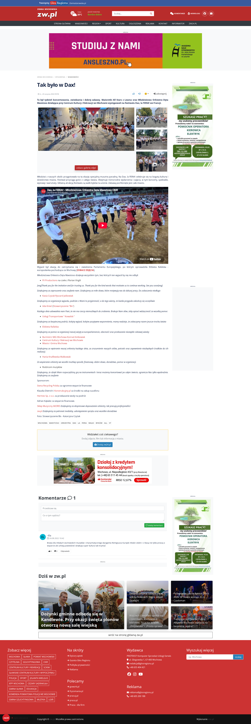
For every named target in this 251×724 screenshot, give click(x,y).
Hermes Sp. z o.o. (45, 395)
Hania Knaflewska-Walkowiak (56, 356)
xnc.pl (211, 719)
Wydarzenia (60, 77)
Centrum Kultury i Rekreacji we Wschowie (62, 340)
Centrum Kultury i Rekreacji (24, 667)
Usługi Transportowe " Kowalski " (58, 316)
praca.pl (74, 700)
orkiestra (66, 423)
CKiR (45, 662)
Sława (26, 656)
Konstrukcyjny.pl (62, 390)
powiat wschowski (43, 656)
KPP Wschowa (16, 683)
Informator (178, 23)
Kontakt (163, 23)
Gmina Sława (16, 688)
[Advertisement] (192, 329)
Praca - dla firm (77, 704)
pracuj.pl (74, 695)
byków (99, 423)
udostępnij (161, 93)
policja (13, 678)
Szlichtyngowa (31, 662)
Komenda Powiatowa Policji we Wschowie (32, 694)
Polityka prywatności (80, 664)
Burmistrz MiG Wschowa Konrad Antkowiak (63, 337)
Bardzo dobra (95, 14)
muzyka (41, 699)
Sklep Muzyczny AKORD (49, 406)
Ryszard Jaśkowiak (64, 295)
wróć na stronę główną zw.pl (125, 635)
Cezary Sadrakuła (38, 683)
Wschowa (42, 423)
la (79, 423)
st (110, 423)
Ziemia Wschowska (45, 77)
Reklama (150, 23)
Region (95, 23)
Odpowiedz (65, 551)
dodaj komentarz (155, 525)
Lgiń (51, 699)
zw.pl (40, 411)
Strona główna (62, 23)
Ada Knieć (47, 306)
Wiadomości (81, 23)
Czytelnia (14, 662)
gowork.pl (74, 686)
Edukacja (32, 688)
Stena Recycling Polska (48, 385)
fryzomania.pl (76, 691)
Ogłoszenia (135, 23)
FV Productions (49, 280)
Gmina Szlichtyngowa (21, 699)
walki (91, 423)
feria (84, 423)
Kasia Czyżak (48, 295)
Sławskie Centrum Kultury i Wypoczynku (32, 672)
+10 (160, 164)
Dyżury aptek (76, 655)
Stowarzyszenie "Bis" (63, 306)
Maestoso (54, 423)
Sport (108, 23)
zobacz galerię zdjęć (86, 167)
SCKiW (47, 667)
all (105, 423)
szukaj (238, 657)
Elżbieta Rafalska (50, 326)
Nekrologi (195, 13)
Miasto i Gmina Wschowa (54, 343)
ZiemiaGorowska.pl (77, 3)
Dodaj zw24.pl (104, 444)
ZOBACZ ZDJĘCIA (85, 270)
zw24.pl (193, 23)
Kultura (120, 23)
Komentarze (179, 13)
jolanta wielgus (39, 678)
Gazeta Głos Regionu (80, 660)
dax (74, 423)
